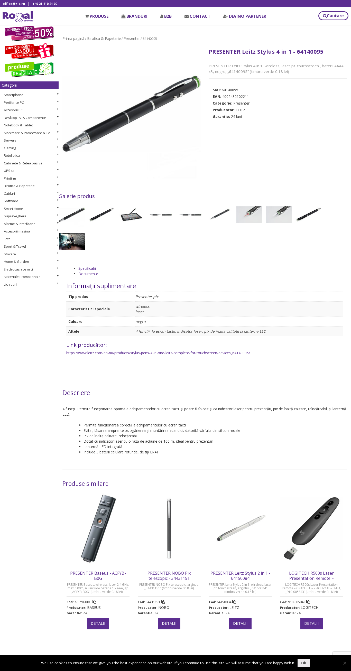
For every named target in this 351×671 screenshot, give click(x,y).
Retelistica (12, 155)
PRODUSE (99, 16)
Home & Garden (16, 261)
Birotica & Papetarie (19, 185)
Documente (88, 273)
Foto (7, 239)
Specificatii (87, 268)
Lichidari (10, 284)
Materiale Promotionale (22, 276)
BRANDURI (136, 16)
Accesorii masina (17, 231)
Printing (10, 178)
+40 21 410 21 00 (44, 3)
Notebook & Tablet (18, 125)
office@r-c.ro (14, 3)
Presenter (132, 38)
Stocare (10, 254)
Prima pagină (73, 38)
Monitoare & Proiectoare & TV (27, 133)
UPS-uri (9, 170)
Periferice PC (14, 102)
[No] (344, 663)
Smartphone (13, 94)
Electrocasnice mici (18, 269)
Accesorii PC (13, 110)
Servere (10, 140)
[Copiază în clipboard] (94, 602)
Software (11, 201)
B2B (168, 16)
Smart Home (13, 208)
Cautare (335, 15)
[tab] (210, 268)
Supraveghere (15, 216)
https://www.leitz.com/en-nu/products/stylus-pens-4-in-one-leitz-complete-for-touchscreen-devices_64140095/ (158, 352)
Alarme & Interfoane (19, 223)
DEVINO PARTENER (247, 16)
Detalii (98, 623)
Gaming (10, 148)
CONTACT (200, 16)
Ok (303, 662)
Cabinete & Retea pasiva (23, 163)
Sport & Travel (15, 246)
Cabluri (9, 193)
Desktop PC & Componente (25, 117)
